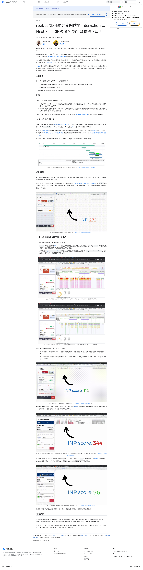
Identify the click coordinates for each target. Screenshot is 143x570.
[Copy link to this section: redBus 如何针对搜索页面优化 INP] (67, 237)
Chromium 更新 (88, 553)
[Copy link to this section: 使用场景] (45, 172)
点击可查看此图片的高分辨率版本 (87, 167)
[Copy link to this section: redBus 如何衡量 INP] (55, 119)
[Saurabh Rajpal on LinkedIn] (63, 44)
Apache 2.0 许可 (84, 535)
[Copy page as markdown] (100, 30)
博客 (58, 2)
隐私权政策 (9, 566)
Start (134, 23)
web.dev (38, 20)
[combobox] (114, 1)
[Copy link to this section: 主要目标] (45, 76)
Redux (96, 459)
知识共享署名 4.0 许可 (58, 535)
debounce (57, 246)
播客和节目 (86, 559)
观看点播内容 (55, 9)
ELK (73, 127)
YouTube (115, 553)
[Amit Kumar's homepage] (44, 44)
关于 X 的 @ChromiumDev (120, 551)
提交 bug (56, 551)
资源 (24, 2)
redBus (38, 66)
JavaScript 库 (61, 124)
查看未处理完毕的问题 (60, 553)
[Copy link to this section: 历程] (41, 95)
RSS (114, 559)
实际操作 (45, 130)
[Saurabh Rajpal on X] (61, 44)
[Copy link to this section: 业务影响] (45, 514)
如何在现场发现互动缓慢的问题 (53, 133)
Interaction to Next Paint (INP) (57, 56)
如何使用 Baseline (48, 2)
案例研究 (65, 2)
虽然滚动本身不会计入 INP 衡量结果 (85, 183)
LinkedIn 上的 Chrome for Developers (122, 556)
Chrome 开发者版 (88, 551)
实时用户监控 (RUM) (82, 114)
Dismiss (122, 23)
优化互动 (94, 130)
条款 (3, 566)
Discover (31, 2)
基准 (39, 2)
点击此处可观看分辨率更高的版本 (83, 232)
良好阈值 (49, 62)
